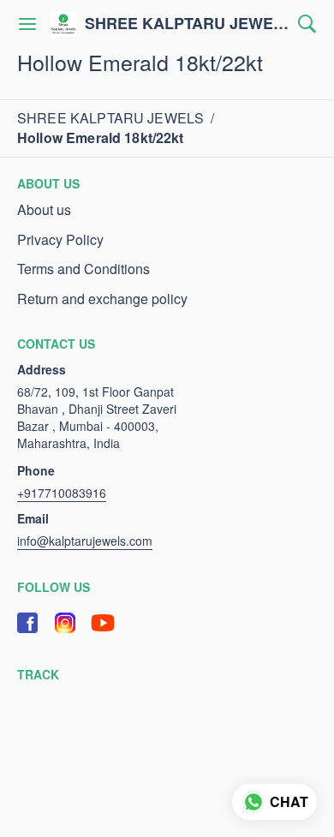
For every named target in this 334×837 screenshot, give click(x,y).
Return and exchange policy (102, 299)
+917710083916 (61, 492)
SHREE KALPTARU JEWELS (187, 24)
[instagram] (65, 623)
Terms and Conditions (83, 269)
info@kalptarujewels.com (84, 540)
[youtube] (102, 623)
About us (44, 209)
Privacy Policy (60, 239)
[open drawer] (27, 24)
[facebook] (27, 623)
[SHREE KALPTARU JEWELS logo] (63, 24)
